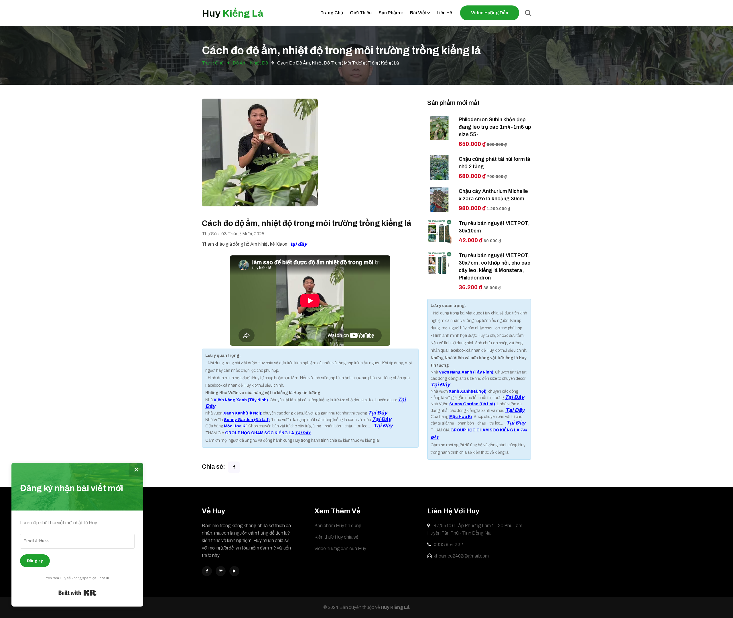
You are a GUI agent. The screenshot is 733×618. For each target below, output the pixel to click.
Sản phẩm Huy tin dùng (338, 525)
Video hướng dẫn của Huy (340, 548)
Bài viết (418, 12)
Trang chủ (331, 12)
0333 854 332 (448, 544)
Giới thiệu (361, 12)
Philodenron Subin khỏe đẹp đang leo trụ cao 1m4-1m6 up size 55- (495, 127)
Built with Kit (77, 593)
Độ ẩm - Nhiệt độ (250, 62)
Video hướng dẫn (489, 12)
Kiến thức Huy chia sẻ (336, 537)
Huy (232, 13)
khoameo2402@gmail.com (461, 556)
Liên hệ (444, 12)
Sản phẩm (389, 12)
